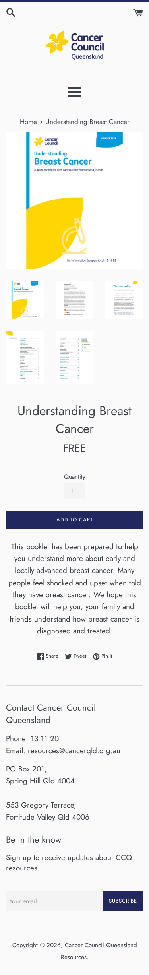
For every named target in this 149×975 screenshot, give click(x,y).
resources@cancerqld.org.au (74, 750)
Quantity (74, 476)
